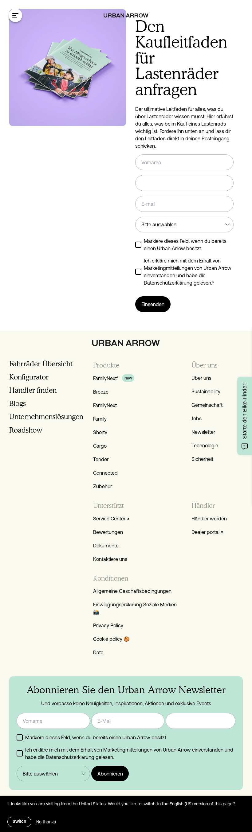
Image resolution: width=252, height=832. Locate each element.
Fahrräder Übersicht (41, 363)
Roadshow (25, 429)
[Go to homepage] (126, 15)
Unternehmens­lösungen (46, 416)
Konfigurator (29, 376)
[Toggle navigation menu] (15, 15)
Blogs (17, 403)
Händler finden (33, 390)
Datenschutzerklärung (168, 283)
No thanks (46, 821)
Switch (19, 821)
